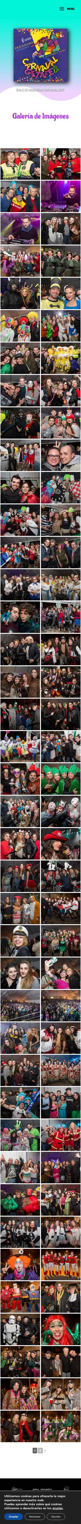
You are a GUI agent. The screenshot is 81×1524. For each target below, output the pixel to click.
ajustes (57, 1508)
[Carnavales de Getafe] (20, 164)
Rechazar (34, 1516)
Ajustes (56, 1516)
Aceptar (13, 1516)
